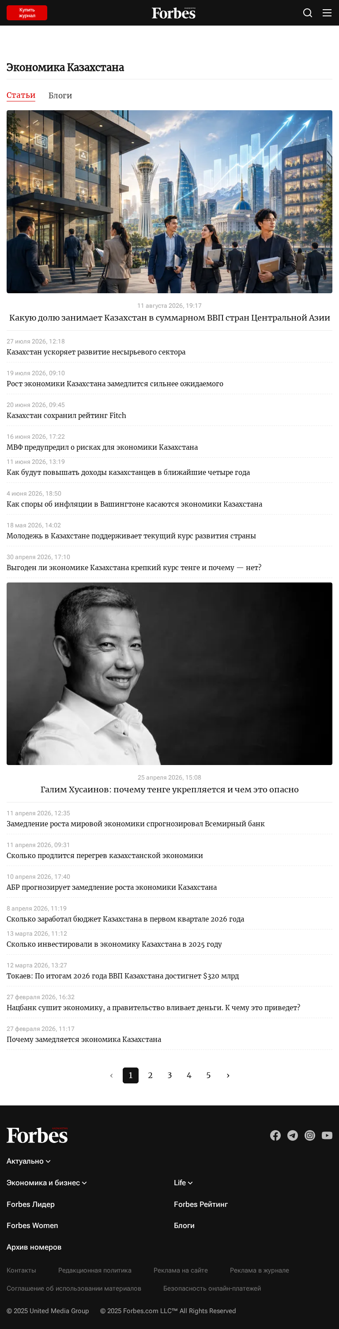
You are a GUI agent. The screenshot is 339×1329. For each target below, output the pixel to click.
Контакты (21, 1270)
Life (180, 1182)
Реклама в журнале (259, 1270)
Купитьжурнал (27, 13)
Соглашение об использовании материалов (74, 1288)
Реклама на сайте (181, 1270)
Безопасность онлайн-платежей (212, 1288)
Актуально (25, 1161)
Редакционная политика (95, 1270)
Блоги (60, 96)
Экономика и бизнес (43, 1182)
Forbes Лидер (31, 1204)
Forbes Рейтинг (201, 1204)
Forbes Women (32, 1225)
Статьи (21, 95)
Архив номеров (34, 1247)
